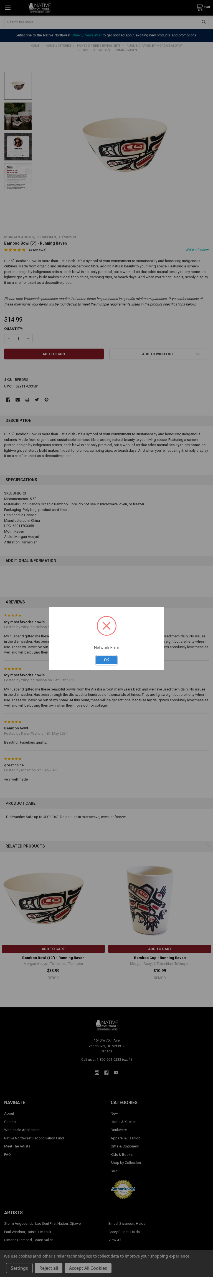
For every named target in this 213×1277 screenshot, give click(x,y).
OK (106, 660)
